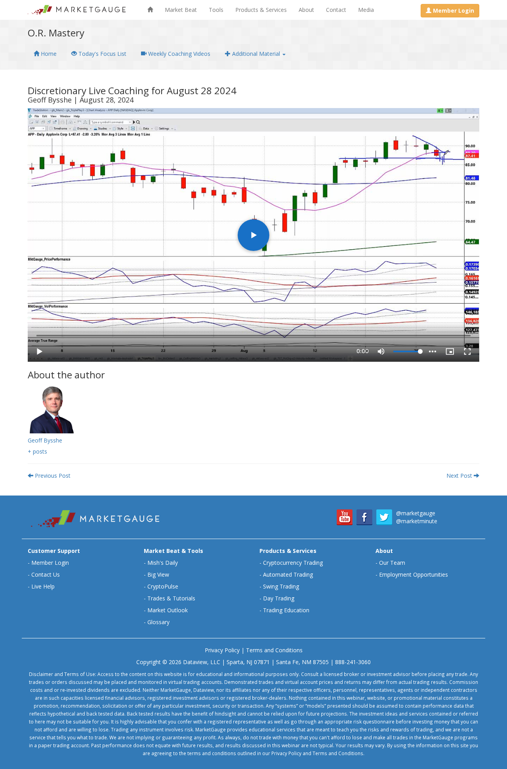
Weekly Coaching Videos (178, 53)
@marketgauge (415, 513)
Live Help (43, 586)
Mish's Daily (162, 562)
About (306, 9)
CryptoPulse (162, 586)
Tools (216, 9)
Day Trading (278, 598)
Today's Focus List (101, 53)
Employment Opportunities (413, 574)
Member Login (50, 562)
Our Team (392, 562)
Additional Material (256, 53)
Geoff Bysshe (45, 440)
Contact (336, 9)
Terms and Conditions (274, 650)
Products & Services (261, 9)
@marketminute (416, 521)
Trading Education (286, 610)
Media (366, 9)
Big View (158, 574)
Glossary (158, 622)
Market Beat (181, 9)
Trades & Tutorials (171, 598)
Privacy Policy (222, 650)
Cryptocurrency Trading (293, 562)
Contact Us (45, 574)
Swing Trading (281, 586)
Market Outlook (167, 610)
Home (48, 53)
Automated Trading (288, 574)
